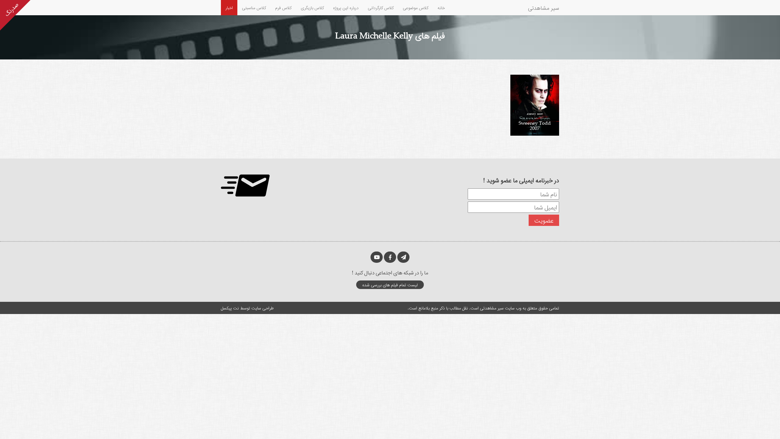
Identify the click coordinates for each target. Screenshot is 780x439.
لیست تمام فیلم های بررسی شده (390, 284)
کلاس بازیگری (312, 7)
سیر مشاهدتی (543, 7)
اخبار (229, 7)
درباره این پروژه (346, 7)
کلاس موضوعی (415, 7)
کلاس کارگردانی (381, 7)
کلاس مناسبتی (254, 7)
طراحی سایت (262, 308)
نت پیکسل (230, 308)
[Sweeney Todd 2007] (534, 105)
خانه (441, 7)
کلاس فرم (283, 7)
